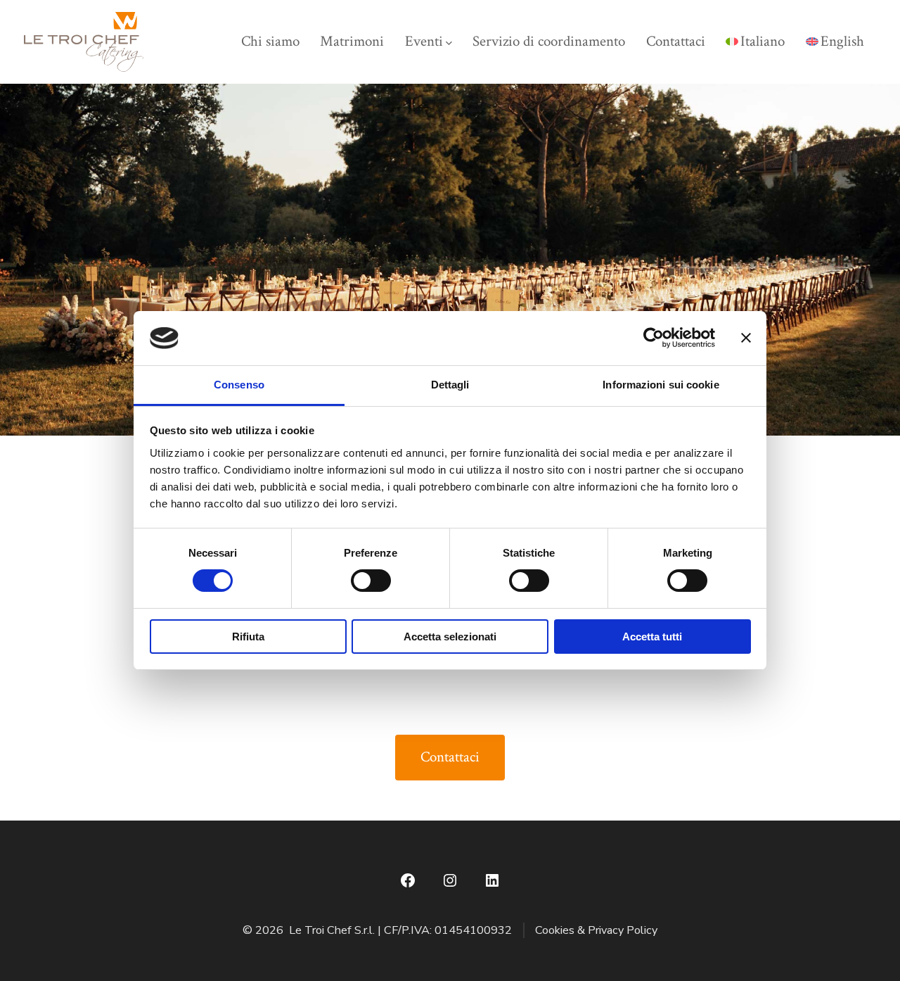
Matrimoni (352, 41)
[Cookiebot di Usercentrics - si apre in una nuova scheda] (653, 337)
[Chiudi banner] (746, 338)
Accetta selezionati (450, 637)
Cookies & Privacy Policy (596, 930)
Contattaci (675, 41)
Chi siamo (270, 41)
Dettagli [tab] (450, 385)
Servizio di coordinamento (548, 41)
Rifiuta (248, 637)
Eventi (424, 41)
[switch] (371, 580)
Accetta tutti (652, 637)
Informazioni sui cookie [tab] (661, 385)
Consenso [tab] (239, 385)
